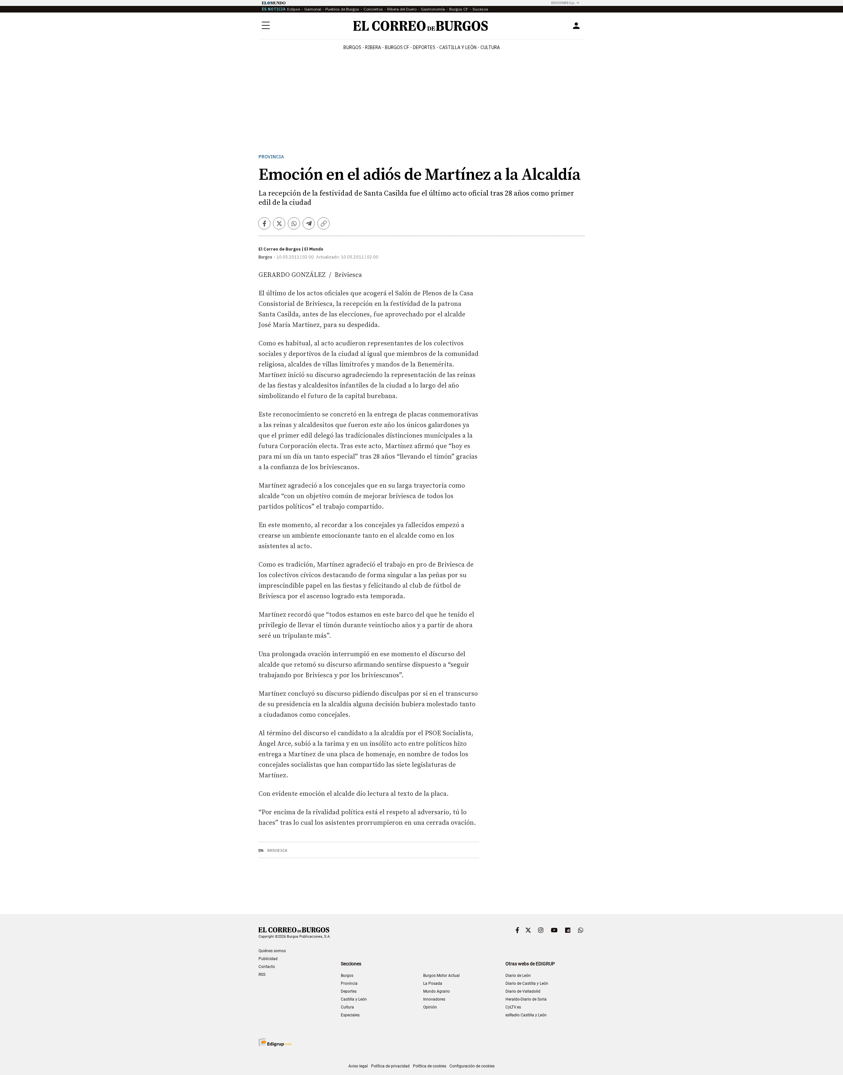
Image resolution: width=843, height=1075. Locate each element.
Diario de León (518, 975)
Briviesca (277, 850)
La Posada (432, 983)
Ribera (373, 47)
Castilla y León (457, 47)
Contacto (266, 966)
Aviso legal (358, 1066)
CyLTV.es (513, 1007)
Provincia (271, 157)
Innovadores (434, 999)
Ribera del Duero (402, 9)
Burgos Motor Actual (441, 975)
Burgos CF (458, 9)
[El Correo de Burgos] (420, 26)
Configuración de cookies (472, 1066)
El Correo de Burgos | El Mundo (290, 249)
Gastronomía (433, 9)
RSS (261, 974)
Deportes (349, 991)
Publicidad (268, 958)
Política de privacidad (390, 1066)
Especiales (350, 1015)
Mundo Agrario (436, 991)
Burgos (352, 47)
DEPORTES (424, 47)
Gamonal (312, 9)
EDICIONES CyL (563, 3)
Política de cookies (429, 1066)
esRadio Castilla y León (526, 1015)
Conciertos (373, 9)
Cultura (490, 47)
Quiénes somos (272, 951)
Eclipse (293, 9)
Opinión (430, 1007)
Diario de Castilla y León (526, 983)
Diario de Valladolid (522, 991)
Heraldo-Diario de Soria (526, 999)
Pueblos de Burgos (342, 9)
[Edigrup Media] (274, 1042)
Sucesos (480, 9)
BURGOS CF (397, 47)
